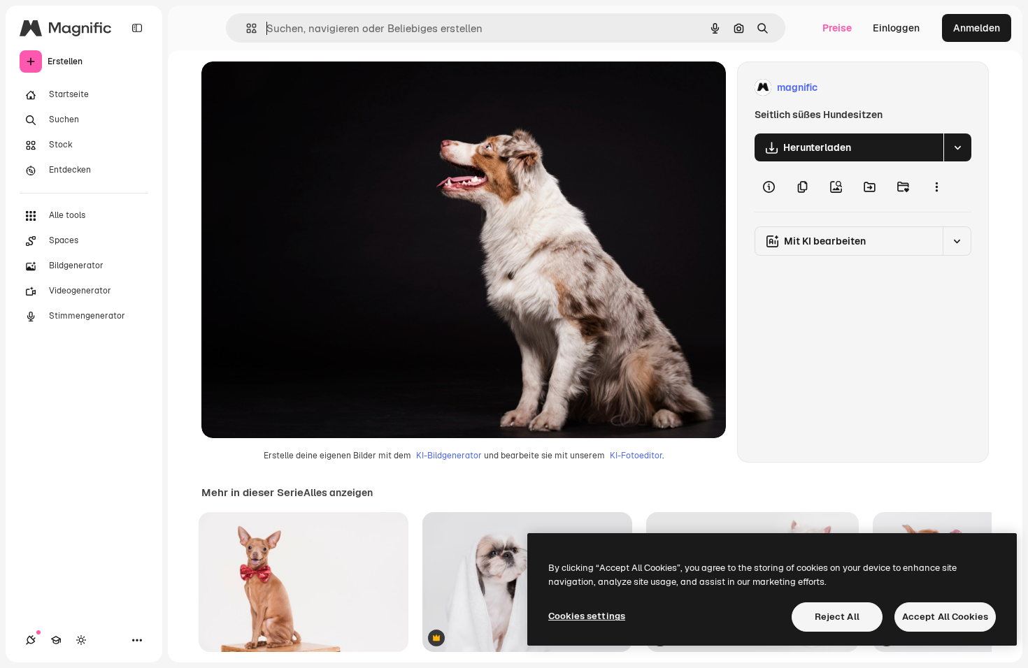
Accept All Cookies (945, 617)
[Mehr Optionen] (936, 187)
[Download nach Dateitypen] (957, 147)
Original (290, 87)
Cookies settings (586, 616)
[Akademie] (56, 640)
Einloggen (896, 28)
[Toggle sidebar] (137, 28)
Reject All (837, 617)
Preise (837, 28)
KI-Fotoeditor (636, 455)
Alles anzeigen (338, 492)
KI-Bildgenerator (449, 455)
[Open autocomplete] (246, 28)
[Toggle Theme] (81, 640)
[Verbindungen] (31, 640)
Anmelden (976, 28)
